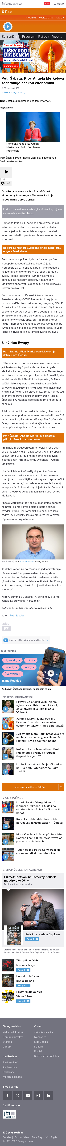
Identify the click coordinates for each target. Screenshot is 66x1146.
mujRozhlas (8, 650)
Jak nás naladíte (43, 1032)
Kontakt (39, 1051)
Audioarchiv (46, 18)
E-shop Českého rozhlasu (22, 869)
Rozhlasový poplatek (46, 1056)
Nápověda (40, 1037)
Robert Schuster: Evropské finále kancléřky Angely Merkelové (32, 249)
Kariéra (38, 1046)
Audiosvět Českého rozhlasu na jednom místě (26, 689)
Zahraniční (9, 37)
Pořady (43, 37)
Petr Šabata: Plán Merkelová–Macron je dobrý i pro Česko (29, 353)
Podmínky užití (40, 1137)
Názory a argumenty (14, 92)
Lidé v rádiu (41, 1041)
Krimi (30, 660)
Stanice (7, 1041)
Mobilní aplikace (12, 1076)
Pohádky (10, 667)
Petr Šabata (17, 615)
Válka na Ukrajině (13, 1032)
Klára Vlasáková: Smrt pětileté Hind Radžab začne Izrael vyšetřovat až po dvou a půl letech (39, 838)
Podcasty (8, 1072)
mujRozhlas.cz (25, 213)
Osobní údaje (22, 1137)
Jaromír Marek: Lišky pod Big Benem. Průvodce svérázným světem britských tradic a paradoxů (40, 722)
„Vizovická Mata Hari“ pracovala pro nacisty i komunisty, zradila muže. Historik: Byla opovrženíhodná (40, 737)
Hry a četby (11, 660)
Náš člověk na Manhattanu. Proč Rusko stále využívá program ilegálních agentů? (38, 753)
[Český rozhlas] (12, 4)
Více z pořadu (13, 797)
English (54, 1137)
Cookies (7, 1137)
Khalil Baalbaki (27, 561)
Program (31, 18)
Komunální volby (13, 1037)
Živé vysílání (11, 673)
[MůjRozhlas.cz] (6, 107)
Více (57, 37)
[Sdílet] (9, 183)
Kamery (60, 18)
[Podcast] (3, 183)
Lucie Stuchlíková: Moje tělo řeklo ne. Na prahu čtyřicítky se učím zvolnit (39, 768)
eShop (7, 1046)
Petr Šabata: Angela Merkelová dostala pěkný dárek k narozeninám (29, 437)
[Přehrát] (6, 172)
